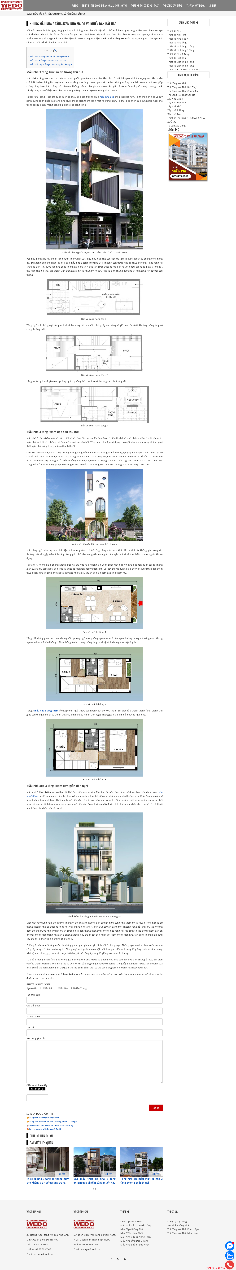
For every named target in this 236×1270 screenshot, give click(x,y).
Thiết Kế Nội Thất (176, 34)
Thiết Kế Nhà (174, 31)
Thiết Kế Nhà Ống (177, 42)
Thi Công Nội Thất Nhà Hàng (182, 1233)
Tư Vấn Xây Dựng (196, 6)
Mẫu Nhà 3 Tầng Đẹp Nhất (134, 1244)
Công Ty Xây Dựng (177, 1221)
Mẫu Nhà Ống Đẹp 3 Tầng (134, 1240)
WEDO (28, 13)
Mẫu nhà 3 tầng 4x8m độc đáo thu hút (47, 60)
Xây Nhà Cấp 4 (175, 98)
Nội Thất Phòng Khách (179, 1225)
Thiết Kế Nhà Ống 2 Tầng (180, 50)
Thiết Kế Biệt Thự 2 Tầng (180, 61)
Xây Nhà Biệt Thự (176, 102)
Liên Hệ (212, 6)
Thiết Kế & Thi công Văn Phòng (183, 69)
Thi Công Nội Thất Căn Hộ (181, 94)
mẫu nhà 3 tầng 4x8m (46, 710)
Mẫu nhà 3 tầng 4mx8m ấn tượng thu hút (49, 56)
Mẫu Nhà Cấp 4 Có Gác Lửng (135, 1225)
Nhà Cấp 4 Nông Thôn (132, 1229)
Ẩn (55, 50)
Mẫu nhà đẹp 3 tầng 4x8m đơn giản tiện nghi (50, 64)
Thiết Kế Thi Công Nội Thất (145, 6)
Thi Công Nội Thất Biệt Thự (181, 87)
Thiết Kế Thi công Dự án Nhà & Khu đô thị (104, 6)
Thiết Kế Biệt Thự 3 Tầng (180, 65)
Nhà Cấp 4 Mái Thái (131, 1221)
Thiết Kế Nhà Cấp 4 (177, 38)
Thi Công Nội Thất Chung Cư (182, 91)
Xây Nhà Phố (174, 106)
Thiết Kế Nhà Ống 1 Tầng (180, 46)
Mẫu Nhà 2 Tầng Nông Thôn (135, 1236)
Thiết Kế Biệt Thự (176, 57)
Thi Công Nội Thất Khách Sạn (183, 1229)
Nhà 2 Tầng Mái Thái (131, 1233)
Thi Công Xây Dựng (173, 6)
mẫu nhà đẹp (107, 96)
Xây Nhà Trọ (173, 114)
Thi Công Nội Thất (177, 83)
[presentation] (93, 1189)
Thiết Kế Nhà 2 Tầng (178, 54)
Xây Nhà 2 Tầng (175, 110)
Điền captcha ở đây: (37, 1085)
